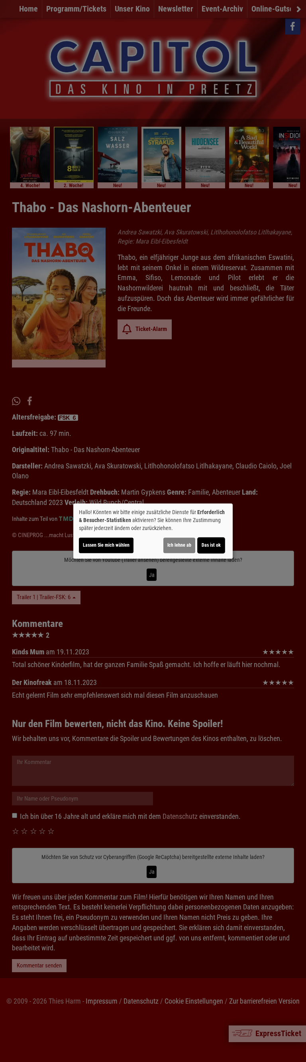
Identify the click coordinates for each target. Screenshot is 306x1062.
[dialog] (153, 531)
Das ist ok (211, 545)
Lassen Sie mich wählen (106, 545)
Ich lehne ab (179, 545)
